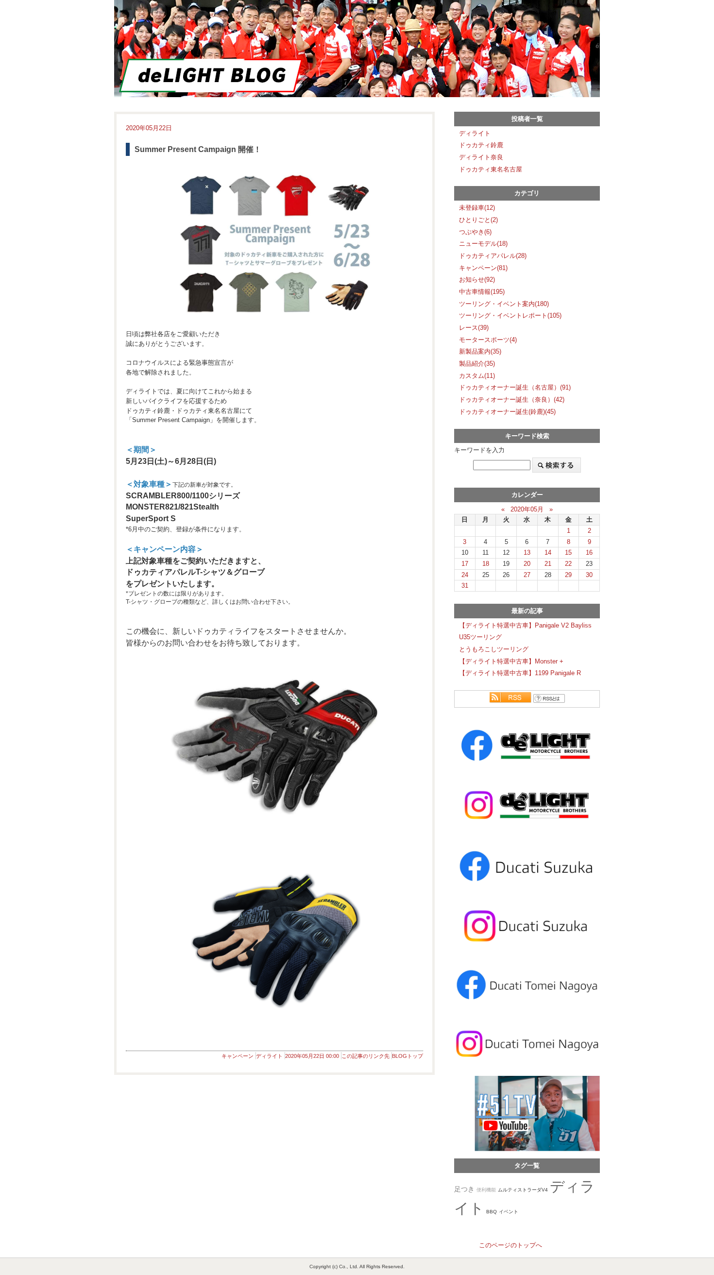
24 (464, 574)
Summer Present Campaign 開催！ (198, 149)
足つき (464, 1189)
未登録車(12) (477, 207)
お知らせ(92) (477, 279)
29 (568, 574)
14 (547, 552)
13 (527, 552)
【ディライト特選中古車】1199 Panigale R (520, 673)
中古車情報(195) (482, 291)
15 (568, 552)
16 (589, 552)
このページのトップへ (510, 1245)
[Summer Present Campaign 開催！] (274, 242)
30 (589, 574)
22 (568, 563)
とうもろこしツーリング (493, 649)
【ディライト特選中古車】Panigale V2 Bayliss (525, 625)
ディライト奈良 (481, 157)
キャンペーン (237, 1056)
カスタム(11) (477, 375)
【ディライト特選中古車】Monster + (511, 661)
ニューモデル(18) (483, 243)
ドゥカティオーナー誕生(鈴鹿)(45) (507, 411)
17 (464, 563)
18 (485, 563)
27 (527, 574)
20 (527, 563)
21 (547, 563)
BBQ (491, 1211)
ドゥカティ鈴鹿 (481, 145)
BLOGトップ (407, 1056)
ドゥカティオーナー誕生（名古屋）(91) (515, 387)
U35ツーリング (480, 637)
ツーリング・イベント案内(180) (504, 303)
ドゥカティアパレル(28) (493, 255)
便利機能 (486, 1189)
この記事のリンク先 (365, 1056)
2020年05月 (527, 509)
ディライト (269, 1056)
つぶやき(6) (475, 232)
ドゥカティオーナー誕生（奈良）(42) (511, 399)
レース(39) (474, 327)
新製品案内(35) (480, 351)
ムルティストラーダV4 (523, 1189)
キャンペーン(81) (483, 268)
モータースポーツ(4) (488, 339)
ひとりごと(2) (478, 219)
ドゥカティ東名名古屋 (490, 169)
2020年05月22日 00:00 (312, 1056)
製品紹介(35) (477, 363)
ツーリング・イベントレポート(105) (510, 315)
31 (464, 585)
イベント (508, 1211)
